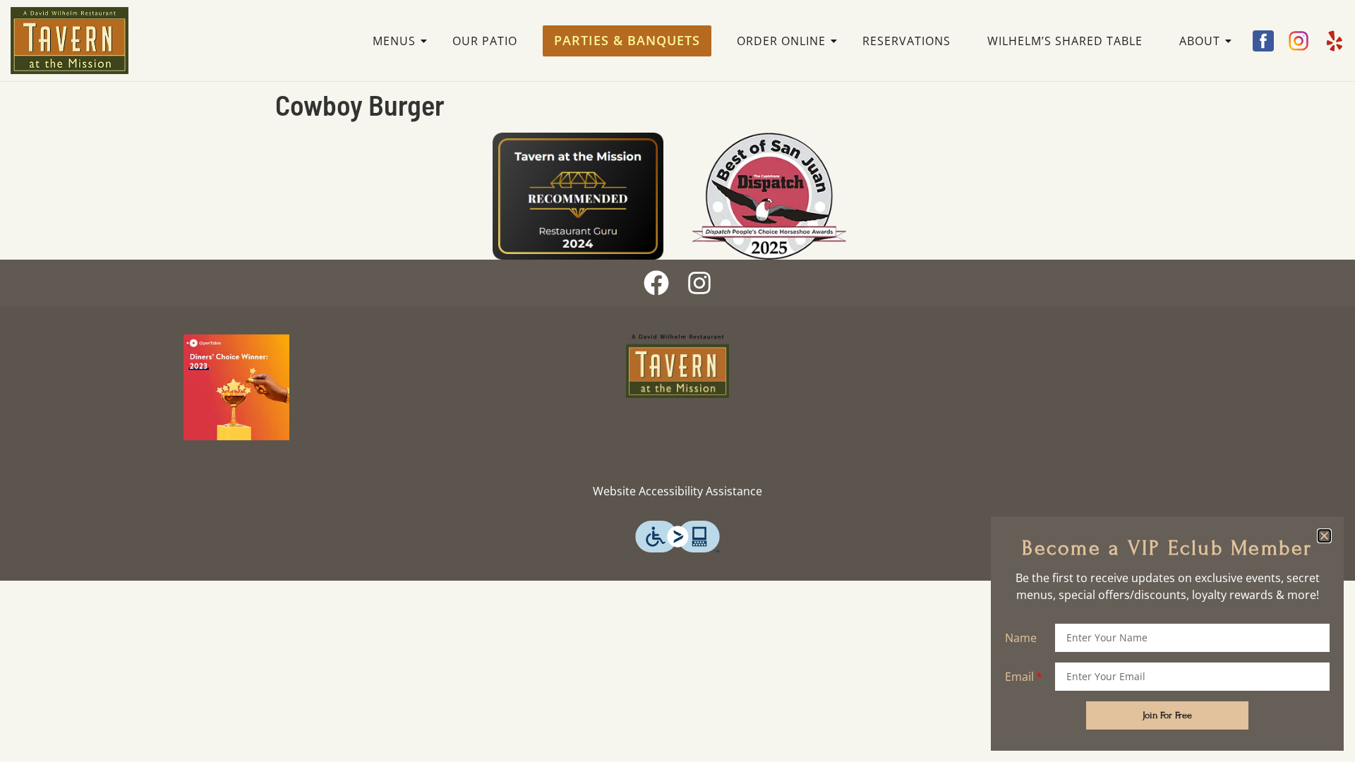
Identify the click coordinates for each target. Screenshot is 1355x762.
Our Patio (484, 41)
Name (1021, 637)
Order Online (781, 41)
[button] (1324, 536)
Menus (394, 41)
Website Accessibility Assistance (677, 491)
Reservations (906, 41)
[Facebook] (656, 283)
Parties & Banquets (627, 40)
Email (1019, 676)
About (1199, 41)
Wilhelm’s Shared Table (1065, 41)
